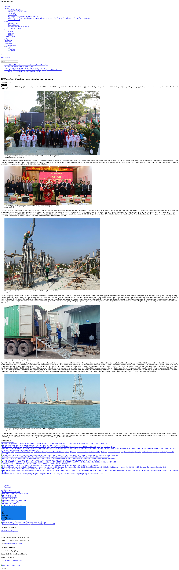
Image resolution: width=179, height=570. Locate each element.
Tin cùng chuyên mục (7, 442)
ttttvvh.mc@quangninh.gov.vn (14, 560)
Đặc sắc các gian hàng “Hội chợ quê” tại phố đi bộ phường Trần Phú (24, 68)
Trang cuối (7, 487)
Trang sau (7, 485)
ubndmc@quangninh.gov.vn (13, 543)
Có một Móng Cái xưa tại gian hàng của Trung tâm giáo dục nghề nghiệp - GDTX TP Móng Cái (33, 70)
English (12, 49)
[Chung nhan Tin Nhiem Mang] (10, 565)
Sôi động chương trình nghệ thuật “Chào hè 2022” (19, 66)
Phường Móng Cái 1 (5, 57)
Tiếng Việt (9, 47)
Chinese (12, 50)
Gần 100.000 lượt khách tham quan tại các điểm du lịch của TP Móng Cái (26, 65)
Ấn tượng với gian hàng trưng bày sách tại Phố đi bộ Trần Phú (22, 71)
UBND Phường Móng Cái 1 (9, 531)
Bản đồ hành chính (6, 490)
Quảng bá (4, 520)
